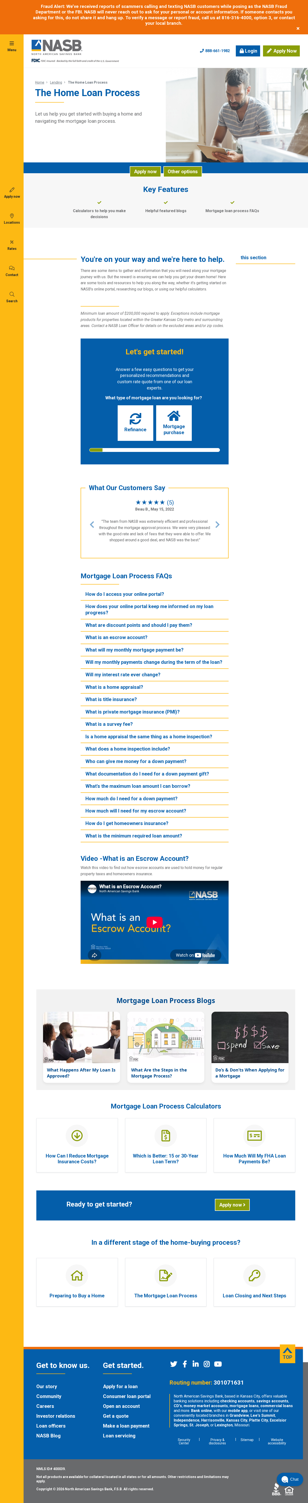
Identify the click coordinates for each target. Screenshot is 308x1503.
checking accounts (237, 1401)
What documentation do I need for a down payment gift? (147, 774)
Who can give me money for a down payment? (135, 761)
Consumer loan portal (127, 1396)
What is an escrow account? (116, 637)
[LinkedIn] (196, 1365)
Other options (183, 171)
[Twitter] (173, 1365)
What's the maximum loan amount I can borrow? (137, 786)
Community (48, 1396)
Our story (46, 1386)
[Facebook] (184, 1365)
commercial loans (276, 1406)
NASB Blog (48, 1436)
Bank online (201, 1410)
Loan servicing (119, 1436)
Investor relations (55, 1416)
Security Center (184, 1441)
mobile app (238, 1410)
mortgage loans (244, 1406)
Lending (56, 82)
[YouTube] (218, 1365)
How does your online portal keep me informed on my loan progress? (149, 610)
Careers (45, 1406)
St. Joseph (199, 1425)
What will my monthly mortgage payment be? (134, 650)
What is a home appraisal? (114, 687)
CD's (178, 1406)
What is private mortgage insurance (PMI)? (132, 712)
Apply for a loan (120, 1386)
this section (253, 257)
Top (287, 1357)
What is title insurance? (111, 699)
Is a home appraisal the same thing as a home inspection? (148, 736)
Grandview (239, 1415)
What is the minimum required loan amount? (133, 836)
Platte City (258, 1420)
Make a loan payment (126, 1426)
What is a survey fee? (109, 724)
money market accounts (206, 1406)
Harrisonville (213, 1420)
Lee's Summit (262, 1415)
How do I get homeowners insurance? (126, 823)
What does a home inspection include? (127, 749)
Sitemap (247, 1440)
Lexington (224, 1425)
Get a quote (115, 1416)
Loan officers (51, 1426)
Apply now (145, 171)
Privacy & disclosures (217, 1441)
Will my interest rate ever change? (122, 675)
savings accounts (272, 1401)
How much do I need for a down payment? (131, 798)
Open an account (121, 1406)
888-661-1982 (217, 51)
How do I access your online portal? (124, 594)
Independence (186, 1420)
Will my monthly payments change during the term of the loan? (153, 662)
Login (251, 51)
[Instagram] (207, 1365)
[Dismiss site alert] (298, 28)
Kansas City (236, 1420)
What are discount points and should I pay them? (138, 625)
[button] (92, 524)
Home (39, 82)
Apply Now (284, 51)
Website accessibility (277, 1441)
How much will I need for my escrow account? (135, 811)
